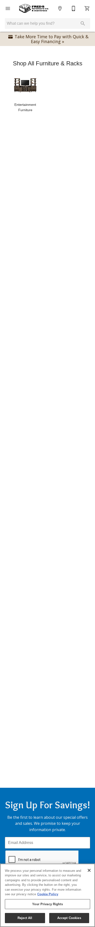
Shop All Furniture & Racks (47, 63)
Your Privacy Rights (47, 904)
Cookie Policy (47, 894)
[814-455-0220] (73, 8)
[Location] (60, 8)
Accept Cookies (69, 918)
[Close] (89, 870)
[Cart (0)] (87, 8)
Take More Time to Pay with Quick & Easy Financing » (52, 39)
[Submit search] (82, 23)
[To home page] (34, 8)
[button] (8, 8)
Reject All (25, 918)
